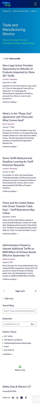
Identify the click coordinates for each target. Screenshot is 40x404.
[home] (7, 4)
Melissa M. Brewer (9, 259)
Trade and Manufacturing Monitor (21, 11)
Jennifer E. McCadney (10, 79)
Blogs (10, 11)
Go (32, 324)
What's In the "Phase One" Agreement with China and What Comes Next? (18, 117)
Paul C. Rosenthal (8, 124)
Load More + (7, 354)
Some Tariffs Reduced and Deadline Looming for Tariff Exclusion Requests (18, 162)
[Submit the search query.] (34, 311)
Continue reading (9, 102)
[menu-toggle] (35, 4)
